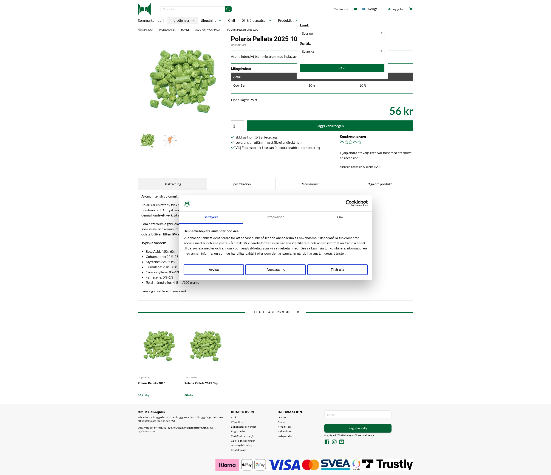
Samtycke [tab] (211, 217)
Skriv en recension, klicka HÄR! (360, 166)
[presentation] (147, 140)
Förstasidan (145, 29)
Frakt (234, 417)
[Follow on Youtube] (341, 442)
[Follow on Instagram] (334, 442)
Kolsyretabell (285, 436)
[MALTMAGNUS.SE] (144, 8)
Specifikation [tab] (241, 184)
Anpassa (273, 270)
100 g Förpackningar (208, 29)
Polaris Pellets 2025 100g (242, 29)
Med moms (341, 9)
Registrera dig (358, 428)
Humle (185, 29)
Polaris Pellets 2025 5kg (201, 383)
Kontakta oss (238, 450)
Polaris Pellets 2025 (151, 383)
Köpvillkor (237, 422)
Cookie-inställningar (243, 440)
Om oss (282, 417)
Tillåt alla (337, 270)
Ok (342, 68)
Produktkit (286, 21)
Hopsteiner (238, 45)
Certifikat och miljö (242, 436)
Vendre (371, 435)
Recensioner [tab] (310, 184)
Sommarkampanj (151, 21)
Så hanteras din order (243, 426)
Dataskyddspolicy (241, 445)
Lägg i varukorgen (330, 126)
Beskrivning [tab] (172, 184)
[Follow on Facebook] (327, 442)
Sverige (370, 9)
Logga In (397, 9)
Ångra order (238, 431)
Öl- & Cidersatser (254, 21)
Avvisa (214, 270)
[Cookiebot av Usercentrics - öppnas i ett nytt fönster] (349, 203)
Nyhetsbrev (284, 431)
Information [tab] (275, 217)
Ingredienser (180, 21)
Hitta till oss (284, 426)
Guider (282, 422)
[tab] (147, 140)
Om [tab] (340, 217)
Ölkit (231, 21)
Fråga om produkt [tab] (378, 184)
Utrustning (209, 21)
